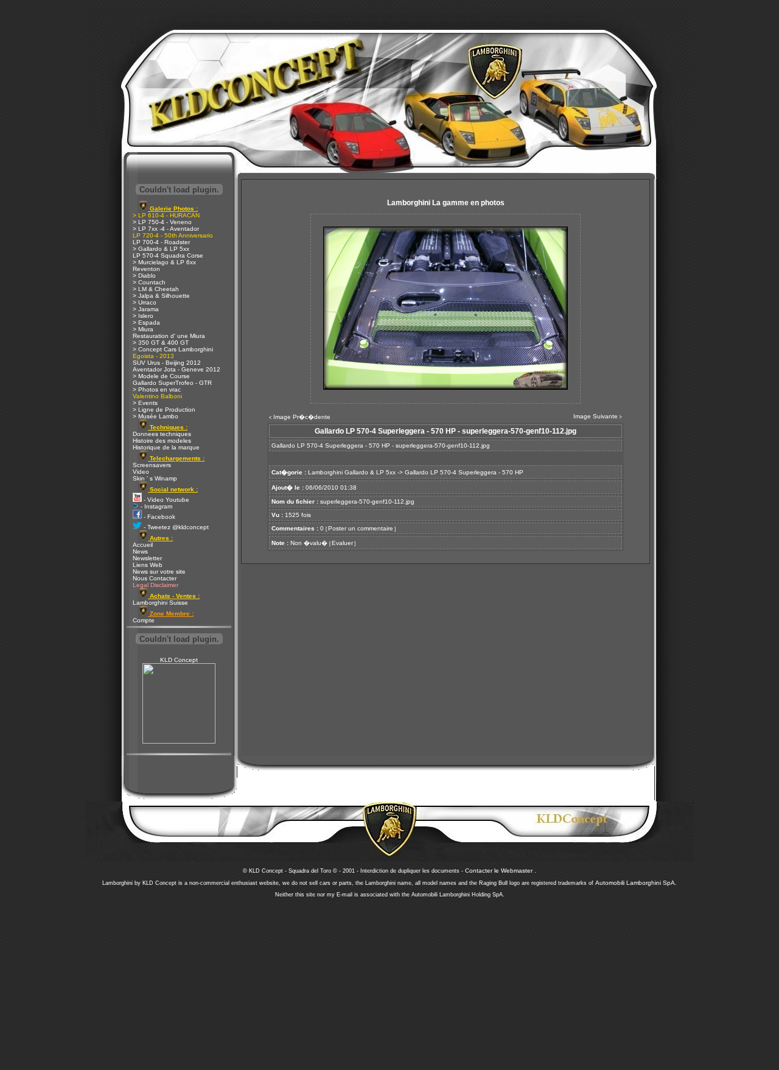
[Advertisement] (389, 980)
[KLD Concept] (178, 741)
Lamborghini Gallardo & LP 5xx (352, 472)
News (140, 551)
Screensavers (152, 465)
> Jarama (146, 309)
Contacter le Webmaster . (500, 870)
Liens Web (147, 564)
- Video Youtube (165, 499)
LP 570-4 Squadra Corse (168, 255)
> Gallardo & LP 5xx (161, 248)
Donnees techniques (162, 434)
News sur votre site (159, 571)
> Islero (143, 315)
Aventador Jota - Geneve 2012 (176, 369)
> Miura (143, 329)
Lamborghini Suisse (160, 602)
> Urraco (144, 302)
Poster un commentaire (360, 528)
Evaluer (342, 543)
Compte (144, 620)
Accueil (143, 544)
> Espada (146, 322)
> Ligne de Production (164, 409)
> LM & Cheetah (156, 289)
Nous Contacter (154, 578)
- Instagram (155, 506)
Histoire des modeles (162, 440)
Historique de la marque (166, 447)
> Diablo (144, 275)
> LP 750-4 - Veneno (162, 222)
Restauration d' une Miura (169, 336)
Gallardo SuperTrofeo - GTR (172, 382)
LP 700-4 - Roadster (161, 242)
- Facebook (158, 516)
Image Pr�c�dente (301, 417)
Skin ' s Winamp (155, 478)
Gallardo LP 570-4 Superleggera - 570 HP (464, 472)
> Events (145, 402)
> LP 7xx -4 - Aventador (166, 228)
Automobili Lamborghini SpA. (636, 882)
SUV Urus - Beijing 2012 (167, 362)
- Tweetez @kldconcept (175, 527)
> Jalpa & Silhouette (161, 295)
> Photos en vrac (157, 389)
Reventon (146, 269)
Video (141, 471)
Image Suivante (595, 416)
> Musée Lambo (155, 416)
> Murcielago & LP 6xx (164, 262)
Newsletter (147, 558)
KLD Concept (179, 659)
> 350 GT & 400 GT (161, 342)
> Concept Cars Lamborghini (173, 349)
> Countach (149, 282)
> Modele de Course (161, 376)
